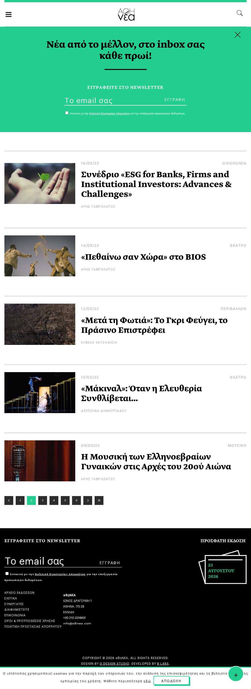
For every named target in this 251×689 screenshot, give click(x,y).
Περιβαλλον (234, 308)
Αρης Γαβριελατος (98, 206)
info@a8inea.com (77, 623)
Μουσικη (237, 445)
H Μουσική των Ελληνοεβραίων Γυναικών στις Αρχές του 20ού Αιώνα (156, 462)
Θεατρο (238, 245)
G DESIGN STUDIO (114, 663)
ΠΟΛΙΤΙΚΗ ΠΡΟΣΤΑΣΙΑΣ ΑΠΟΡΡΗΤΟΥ (33, 626)
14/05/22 (90, 245)
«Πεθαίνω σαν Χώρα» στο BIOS (143, 257)
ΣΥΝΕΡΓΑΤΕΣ (14, 603)
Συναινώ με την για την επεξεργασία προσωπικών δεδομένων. (127, 113)
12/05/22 (90, 308)
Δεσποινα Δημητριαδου (104, 410)
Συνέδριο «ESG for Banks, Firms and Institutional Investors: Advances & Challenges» (156, 184)
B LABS (163, 663)
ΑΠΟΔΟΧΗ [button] (171, 680)
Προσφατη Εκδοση (223, 541)
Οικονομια (234, 162)
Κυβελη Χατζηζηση (99, 342)
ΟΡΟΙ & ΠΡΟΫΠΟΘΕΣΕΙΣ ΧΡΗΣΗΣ (29, 620)
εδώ (147, 680)
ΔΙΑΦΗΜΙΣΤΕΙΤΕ (16, 609)
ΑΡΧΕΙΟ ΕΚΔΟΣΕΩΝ (19, 592)
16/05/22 (90, 162)
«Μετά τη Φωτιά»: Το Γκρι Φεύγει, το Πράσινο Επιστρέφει (154, 325)
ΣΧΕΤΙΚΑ (10, 597)
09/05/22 (90, 445)
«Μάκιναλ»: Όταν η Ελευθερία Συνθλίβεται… (141, 393)
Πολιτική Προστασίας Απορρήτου (60, 574)
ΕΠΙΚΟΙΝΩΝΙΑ (15, 614)
